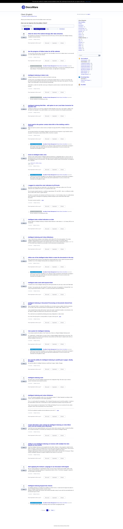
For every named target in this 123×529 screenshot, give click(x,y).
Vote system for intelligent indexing (39, 331)
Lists (79, 39)
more (43, 200)
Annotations (81, 26)
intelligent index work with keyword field (40, 282)
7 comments (30, 39)
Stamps (80, 45)
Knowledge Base (85, 77)
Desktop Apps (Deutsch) (85, 64)
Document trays (82, 28)
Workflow (80, 50)
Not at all (47, 43)
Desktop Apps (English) (85, 66)
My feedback (62, 28)
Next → (53, 510)
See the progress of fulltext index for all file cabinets (44, 51)
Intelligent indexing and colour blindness (40, 395)
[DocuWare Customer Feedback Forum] (30, 7)
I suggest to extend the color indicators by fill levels (44, 185)
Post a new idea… (82, 22)
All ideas (80, 23)
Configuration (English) (85, 63)
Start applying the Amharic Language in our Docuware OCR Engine (48, 466)
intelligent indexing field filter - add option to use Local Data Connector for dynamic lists (50, 106)
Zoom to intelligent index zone (37, 154)
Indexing (80, 36)
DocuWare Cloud (82, 29)
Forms (80, 33)
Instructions (83, 78)
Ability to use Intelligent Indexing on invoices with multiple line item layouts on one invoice (48, 444)
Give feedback (84, 58)
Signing (80, 44)
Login (80, 40)
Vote (24, 37)
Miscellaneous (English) (85, 69)
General (80, 34)
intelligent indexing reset (35, 377)
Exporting (80, 31)
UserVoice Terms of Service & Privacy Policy (61, 525)
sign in (89, 14)
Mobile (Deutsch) (84, 71)
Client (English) (84, 61)
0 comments (30, 88)
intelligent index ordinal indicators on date (41, 219)
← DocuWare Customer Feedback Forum (29, 16)
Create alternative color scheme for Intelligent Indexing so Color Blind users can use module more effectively (49, 425)
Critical (63, 43)
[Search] (99, 55)
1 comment (30, 225)
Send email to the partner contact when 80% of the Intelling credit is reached (48, 125)
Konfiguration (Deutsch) (85, 68)
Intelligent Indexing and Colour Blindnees (40, 237)
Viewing (80, 48)
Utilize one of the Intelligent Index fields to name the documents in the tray (50, 257)
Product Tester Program (85, 80)
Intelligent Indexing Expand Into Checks (40, 485)
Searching (80, 42)
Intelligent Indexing (36, 39)
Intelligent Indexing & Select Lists (38, 75)
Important (55, 43)
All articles (83, 81)
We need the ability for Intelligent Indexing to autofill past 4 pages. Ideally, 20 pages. (50, 360)
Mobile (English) (84, 72)
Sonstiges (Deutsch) (85, 74)
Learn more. (88, 1)
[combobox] (88, 55)
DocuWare (83, 84)
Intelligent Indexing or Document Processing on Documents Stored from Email (50, 303)
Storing (80, 47)
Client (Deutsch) (84, 60)
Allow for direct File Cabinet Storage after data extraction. (45, 33)
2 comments (30, 57)
